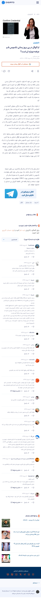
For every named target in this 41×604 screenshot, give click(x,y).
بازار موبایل (29, 203)
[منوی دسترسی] (37, 2)
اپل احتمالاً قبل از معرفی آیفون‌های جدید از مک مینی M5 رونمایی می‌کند (26, 533)
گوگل (21, 203)
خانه (38, 14)
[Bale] (8, 574)
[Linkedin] (29, 574)
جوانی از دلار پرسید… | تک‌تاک (31, 520)
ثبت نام (22, 230)
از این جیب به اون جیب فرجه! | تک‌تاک (28, 555)
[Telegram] (24, 574)
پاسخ (25, 257)
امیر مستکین (36, 56)
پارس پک (23, 593)
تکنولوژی (30, 14)
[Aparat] (12, 574)
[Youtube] (16, 574)
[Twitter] (20, 574)
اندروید (36, 203)
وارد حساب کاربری (8, 230)
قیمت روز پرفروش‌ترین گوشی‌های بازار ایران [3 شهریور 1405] (26, 545)
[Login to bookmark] (38, 71)
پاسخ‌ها (15, 391)
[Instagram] (33, 574)
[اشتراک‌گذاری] (32, 71)
